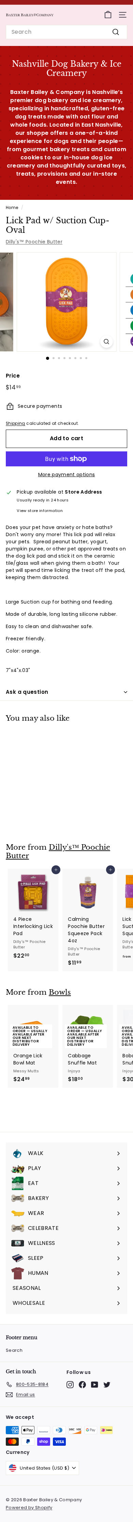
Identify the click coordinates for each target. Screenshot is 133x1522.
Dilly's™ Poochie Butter (34, 241)
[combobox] (66, 32)
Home (12, 207)
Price (13, 375)
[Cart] (108, 15)
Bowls (60, 992)
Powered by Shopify (29, 1507)
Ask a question (27, 691)
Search (14, 1350)
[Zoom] (106, 341)
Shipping (15, 423)
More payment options (66, 474)
